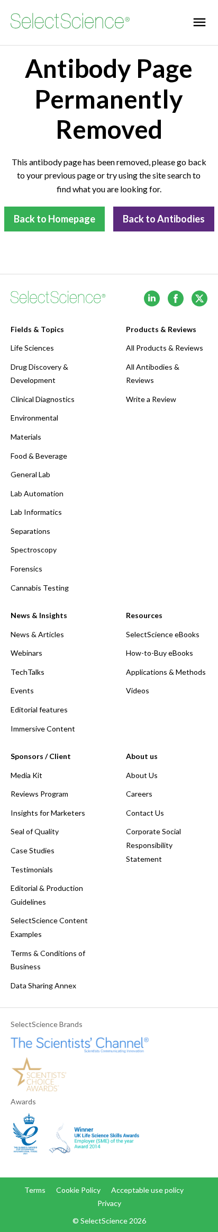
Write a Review (151, 399)
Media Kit (26, 775)
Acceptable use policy (147, 1189)
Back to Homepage (54, 219)
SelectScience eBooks (162, 634)
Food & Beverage (39, 455)
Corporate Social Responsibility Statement (153, 845)
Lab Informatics (36, 511)
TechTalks (27, 671)
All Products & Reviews (164, 347)
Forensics (26, 568)
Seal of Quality (35, 831)
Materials (26, 436)
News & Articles (37, 634)
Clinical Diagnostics (43, 399)
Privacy (109, 1203)
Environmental (34, 417)
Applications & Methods (166, 671)
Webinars (26, 652)
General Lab (30, 474)
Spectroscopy (34, 549)
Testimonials (32, 869)
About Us (142, 775)
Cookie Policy (78, 1189)
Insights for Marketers (48, 812)
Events (22, 690)
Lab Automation (37, 493)
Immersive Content (43, 728)
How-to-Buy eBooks (159, 652)
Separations (30, 530)
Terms (35, 1189)
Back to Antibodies (164, 219)
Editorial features (39, 709)
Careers (139, 793)
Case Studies (32, 850)
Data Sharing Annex (43, 985)
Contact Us (145, 812)
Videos (137, 690)
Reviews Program (39, 793)
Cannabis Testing (40, 587)
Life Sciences (32, 347)
